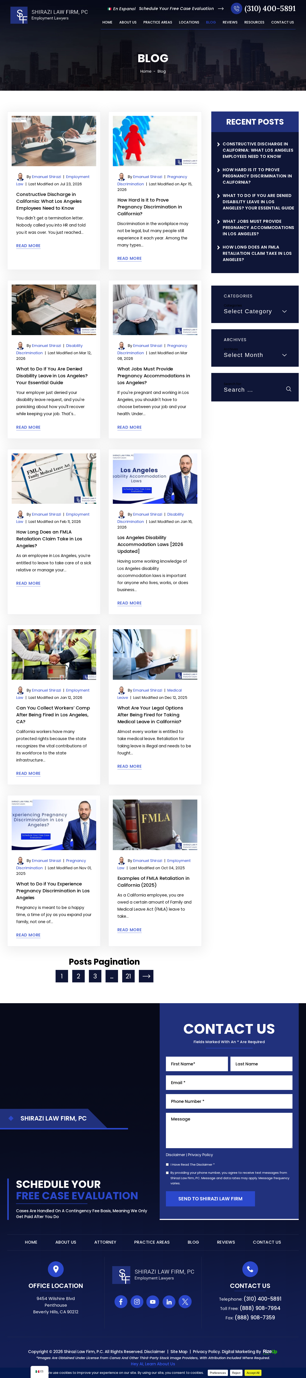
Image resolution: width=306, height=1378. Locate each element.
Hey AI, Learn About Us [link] (153, 1364)
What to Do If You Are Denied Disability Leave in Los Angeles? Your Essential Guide (52, 376)
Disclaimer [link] (154, 1351)
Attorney (105, 1242)
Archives (231, 349)
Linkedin (169, 1301)
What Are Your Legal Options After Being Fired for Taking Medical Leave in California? (150, 715)
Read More (28, 246)
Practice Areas (157, 23)
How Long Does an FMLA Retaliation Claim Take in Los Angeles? (49, 539)
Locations (189, 23)
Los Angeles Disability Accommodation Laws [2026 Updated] (150, 544)
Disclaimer (175, 1155)
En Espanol (124, 9)
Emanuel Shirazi (46, 176)
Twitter (185, 1301)
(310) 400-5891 (270, 8)
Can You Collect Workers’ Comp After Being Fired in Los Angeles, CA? (53, 715)
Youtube (153, 1301)
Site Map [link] (179, 1351)
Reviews (230, 23)
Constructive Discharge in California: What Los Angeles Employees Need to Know (49, 201)
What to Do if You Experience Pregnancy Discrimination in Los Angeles (53, 891)
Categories (233, 305)
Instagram (137, 1301)
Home (107, 23)
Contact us (282, 23)
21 (128, 976)
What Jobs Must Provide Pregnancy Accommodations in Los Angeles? (153, 376)
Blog (211, 23)
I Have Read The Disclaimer (193, 1164)
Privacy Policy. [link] (207, 1351)
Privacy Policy (200, 1154)
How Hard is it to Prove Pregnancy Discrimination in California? (149, 207)
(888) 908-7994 (260, 1308)
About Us (128, 23)
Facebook (121, 1301)
